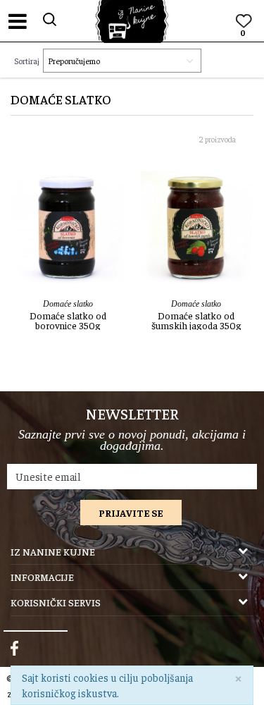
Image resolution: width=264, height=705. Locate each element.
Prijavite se (131, 512)
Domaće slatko (68, 304)
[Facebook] (15, 648)
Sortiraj (26, 60)
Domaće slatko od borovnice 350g (68, 320)
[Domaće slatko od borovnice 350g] (68, 227)
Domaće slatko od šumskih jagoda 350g (196, 320)
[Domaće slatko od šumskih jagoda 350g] (197, 227)
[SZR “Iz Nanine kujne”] (132, 21)
